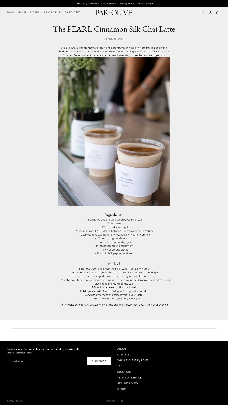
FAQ (120, 366)
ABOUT (121, 348)
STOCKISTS (124, 371)
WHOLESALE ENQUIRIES (132, 360)
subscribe (99, 361)
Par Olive (19, 400)
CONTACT (123, 354)
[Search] (203, 12)
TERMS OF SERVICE (129, 377)
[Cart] (217, 12)
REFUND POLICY (127, 383)
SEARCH (122, 388)
